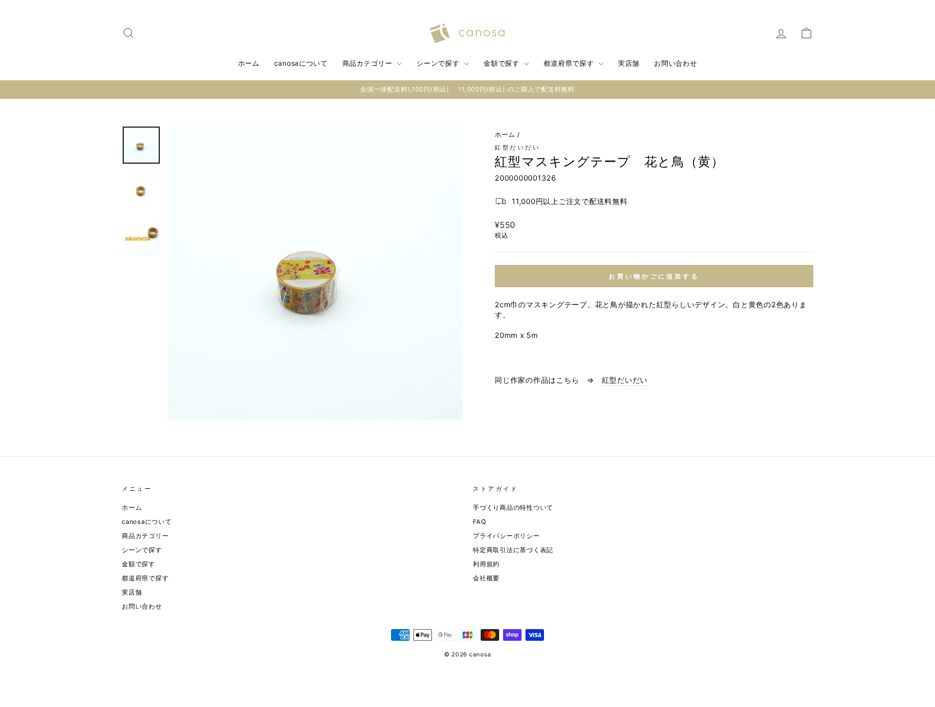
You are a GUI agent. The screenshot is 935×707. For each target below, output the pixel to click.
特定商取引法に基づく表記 (513, 550)
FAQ (479, 521)
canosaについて (301, 63)
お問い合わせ (675, 63)
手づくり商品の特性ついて (513, 507)
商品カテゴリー (368, 63)
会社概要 (486, 578)
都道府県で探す (569, 63)
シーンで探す (439, 63)
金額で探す (503, 63)
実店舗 (628, 63)
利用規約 (486, 564)
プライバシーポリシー (506, 536)
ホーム (249, 63)
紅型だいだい (518, 147)
